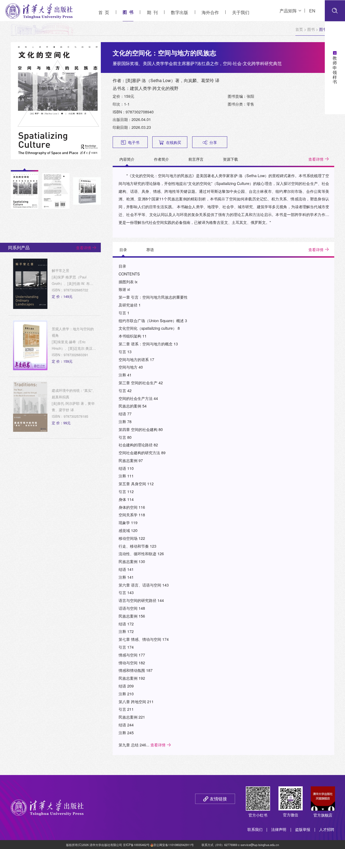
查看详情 (315, 159)
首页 (299, 29)
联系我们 (255, 829)
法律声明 (278, 829)
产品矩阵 (288, 11)
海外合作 (210, 12)
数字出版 (179, 12)
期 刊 (152, 12)
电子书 (133, 142)
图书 (311, 29)
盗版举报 (302, 829)
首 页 (103, 12)
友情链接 (218, 799)
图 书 (128, 12)
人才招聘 (326, 829)
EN (312, 11)
